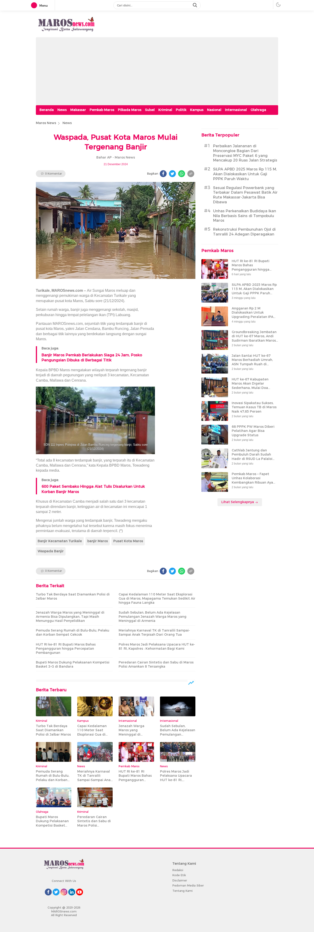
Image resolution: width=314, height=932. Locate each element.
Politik (181, 110)
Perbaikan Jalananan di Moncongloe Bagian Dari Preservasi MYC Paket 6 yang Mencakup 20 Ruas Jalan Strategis (245, 153)
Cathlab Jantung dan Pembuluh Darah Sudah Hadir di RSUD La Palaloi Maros (252, 456)
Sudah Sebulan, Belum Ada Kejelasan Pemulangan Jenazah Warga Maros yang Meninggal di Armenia (152, 616)
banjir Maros (97, 541)
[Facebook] (163, 173)
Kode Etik (179, 875)
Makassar (78, 110)
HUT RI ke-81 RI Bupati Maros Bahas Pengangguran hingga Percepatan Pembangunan (66, 648)
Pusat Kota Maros (128, 541)
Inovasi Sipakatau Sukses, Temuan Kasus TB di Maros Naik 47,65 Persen (254, 407)
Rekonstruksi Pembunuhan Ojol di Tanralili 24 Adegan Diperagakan (244, 232)
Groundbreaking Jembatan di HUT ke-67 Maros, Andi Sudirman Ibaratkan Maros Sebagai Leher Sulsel (254, 338)
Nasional (214, 110)
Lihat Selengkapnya (238, 502)
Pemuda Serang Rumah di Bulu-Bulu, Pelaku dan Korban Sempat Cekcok (72, 632)
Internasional (236, 110)
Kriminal (165, 110)
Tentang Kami (182, 890)
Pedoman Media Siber (188, 885)
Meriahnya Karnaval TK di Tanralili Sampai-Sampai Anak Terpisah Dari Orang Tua (154, 632)
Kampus (196, 110)
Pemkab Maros (102, 110)
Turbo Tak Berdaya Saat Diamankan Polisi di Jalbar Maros (73, 596)
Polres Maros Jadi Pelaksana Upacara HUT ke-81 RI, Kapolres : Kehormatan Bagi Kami (157, 646)
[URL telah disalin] (190, 173)
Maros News (46, 123)
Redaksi (177, 870)
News (62, 110)
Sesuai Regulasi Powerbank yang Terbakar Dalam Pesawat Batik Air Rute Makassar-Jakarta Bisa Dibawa (245, 195)
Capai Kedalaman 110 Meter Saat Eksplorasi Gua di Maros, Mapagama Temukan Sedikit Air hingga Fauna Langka (157, 598)
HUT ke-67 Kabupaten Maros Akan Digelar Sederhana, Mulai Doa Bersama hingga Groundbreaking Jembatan (254, 387)
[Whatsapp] (181, 173)
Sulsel (150, 110)
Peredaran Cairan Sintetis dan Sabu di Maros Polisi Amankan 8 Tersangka (156, 664)
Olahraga (258, 110)
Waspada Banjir (51, 551)
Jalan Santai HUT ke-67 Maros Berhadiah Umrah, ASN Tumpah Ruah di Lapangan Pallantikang (252, 362)
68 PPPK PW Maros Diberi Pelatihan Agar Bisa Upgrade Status (253, 431)
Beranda (47, 110)
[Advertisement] (157, 69)
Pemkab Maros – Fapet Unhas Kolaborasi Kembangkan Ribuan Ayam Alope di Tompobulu (254, 480)
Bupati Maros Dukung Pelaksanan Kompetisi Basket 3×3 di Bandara (72, 664)
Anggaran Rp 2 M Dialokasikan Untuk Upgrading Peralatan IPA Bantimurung (252, 314)
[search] (195, 5)
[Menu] (35, 5)
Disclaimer (179, 880)
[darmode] (278, 4)
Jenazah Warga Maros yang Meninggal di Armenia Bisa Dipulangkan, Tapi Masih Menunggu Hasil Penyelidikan (70, 616)
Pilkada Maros (129, 110)
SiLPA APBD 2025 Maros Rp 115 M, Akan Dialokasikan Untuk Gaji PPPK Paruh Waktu (245, 174)
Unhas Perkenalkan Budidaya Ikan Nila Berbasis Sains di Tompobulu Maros (244, 216)
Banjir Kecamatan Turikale (60, 541)
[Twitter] (172, 173)
